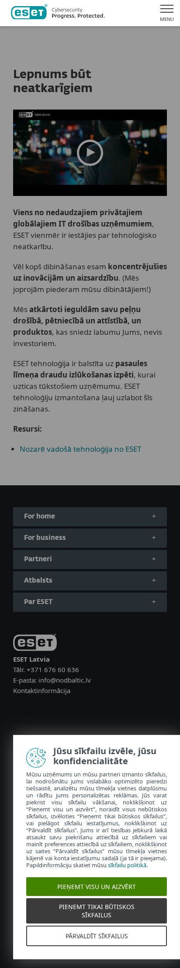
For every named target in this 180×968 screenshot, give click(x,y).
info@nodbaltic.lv (64, 680)
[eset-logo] (35, 644)
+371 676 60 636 (53, 669)
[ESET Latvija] (58, 13)
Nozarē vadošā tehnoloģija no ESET (80, 449)
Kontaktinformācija (41, 690)
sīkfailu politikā (127, 865)
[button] (90, 153)
